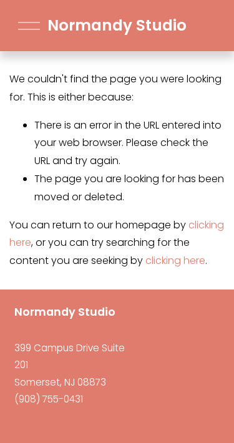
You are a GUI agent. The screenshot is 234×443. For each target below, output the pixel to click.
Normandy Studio (117, 25)
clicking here (175, 260)
